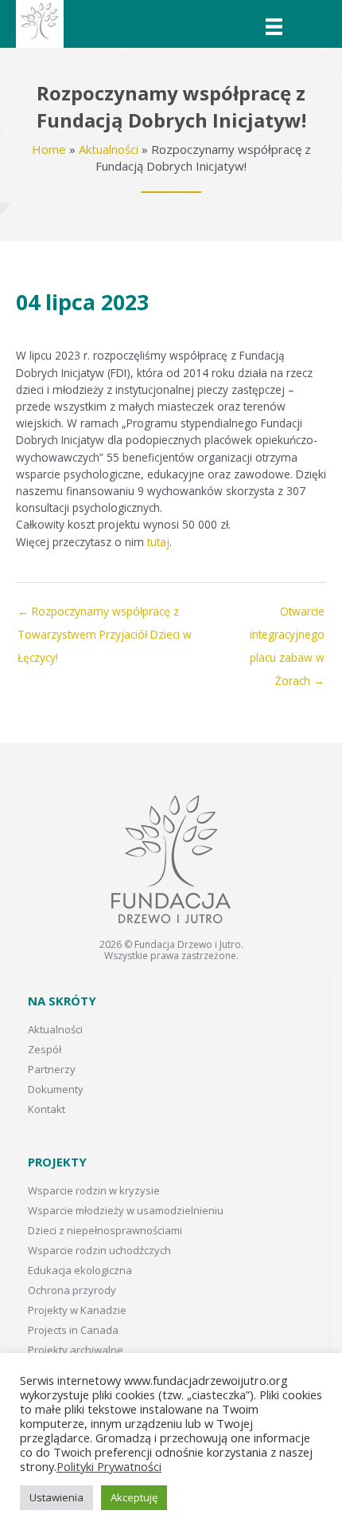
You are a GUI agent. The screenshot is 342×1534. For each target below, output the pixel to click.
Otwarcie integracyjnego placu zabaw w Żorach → (287, 615)
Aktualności (108, 149)
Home (49, 149)
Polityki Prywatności (108, 1466)
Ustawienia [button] (56, 1497)
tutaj (158, 541)
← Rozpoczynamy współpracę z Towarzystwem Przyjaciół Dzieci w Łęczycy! (104, 615)
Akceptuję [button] (134, 1497)
